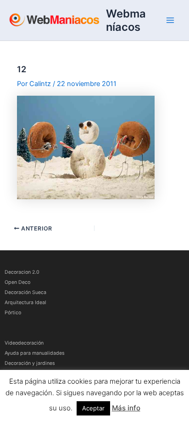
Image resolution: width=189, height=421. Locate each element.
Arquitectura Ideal (25, 303)
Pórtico (13, 313)
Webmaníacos (126, 20)
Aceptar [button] (93, 408)
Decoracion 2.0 (22, 272)
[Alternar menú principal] (170, 20)
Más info (126, 408)
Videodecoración (24, 343)
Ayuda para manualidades (35, 353)
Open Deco (17, 282)
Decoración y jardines (30, 363)
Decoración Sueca (25, 292)
